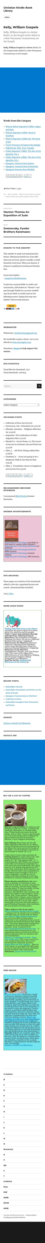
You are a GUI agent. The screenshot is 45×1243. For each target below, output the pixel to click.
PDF (5, 1192)
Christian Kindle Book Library (13, 1215)
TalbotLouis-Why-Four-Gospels (20, 148)
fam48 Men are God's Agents (17, 944)
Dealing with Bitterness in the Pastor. (18, 661)
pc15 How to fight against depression (21, 916)
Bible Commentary (26, 194)
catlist (7, 196)
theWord (32, 549)
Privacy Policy (31, 1215)
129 (26, 475)
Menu (7, 17)
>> (29, 176)
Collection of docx (13, 699)
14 (25, 176)
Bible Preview (21, 496)
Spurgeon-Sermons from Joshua (20, 163)
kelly (31, 196)
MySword (32, 546)
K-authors (36, 194)
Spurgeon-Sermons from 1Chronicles (22, 166)
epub (17, 196)
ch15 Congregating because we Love (20, 929)
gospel (26, 196)
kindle (36, 196)
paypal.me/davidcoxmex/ (26, 951)
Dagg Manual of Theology (16, 546)
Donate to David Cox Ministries (16, 723)
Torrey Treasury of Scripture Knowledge (23, 145)
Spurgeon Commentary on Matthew (21, 696)
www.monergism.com (21, 342)
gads (21, 196)
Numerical (8, 1149)
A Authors (8, 1074)
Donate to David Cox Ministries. (19, 1045)
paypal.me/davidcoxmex (15, 278)
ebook (12, 196)
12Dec (10, 594)
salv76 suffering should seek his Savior (22, 911)
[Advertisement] (22, 90)
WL (4, 194)
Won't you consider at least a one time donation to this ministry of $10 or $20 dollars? (22, 1019)
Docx (5, 1187)
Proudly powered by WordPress (14, 1217)
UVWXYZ (7, 1181)
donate (17, 348)
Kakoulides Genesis (14, 687)
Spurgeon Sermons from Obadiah (20, 169)
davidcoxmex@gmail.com (26, 333)
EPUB (6, 1203)
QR (4, 1165)
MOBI (6, 1198)
